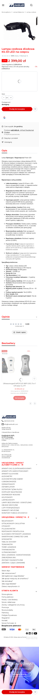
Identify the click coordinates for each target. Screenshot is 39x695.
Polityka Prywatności (9, 615)
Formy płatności (7, 597)
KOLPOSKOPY (7, 497)
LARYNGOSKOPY (8, 500)
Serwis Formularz (8, 623)
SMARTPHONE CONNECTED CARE (15, 537)
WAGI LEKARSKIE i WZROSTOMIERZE (16, 555)
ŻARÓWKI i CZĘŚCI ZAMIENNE (13, 563)
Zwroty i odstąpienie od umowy (13, 605)
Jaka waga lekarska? (9, 584)
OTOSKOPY (6, 526)
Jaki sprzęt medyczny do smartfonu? (15, 579)
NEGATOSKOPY (8, 521)
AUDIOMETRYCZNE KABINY (12, 479)
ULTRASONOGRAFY (9, 552)
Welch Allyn (6, 571)
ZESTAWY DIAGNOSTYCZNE (12, 560)
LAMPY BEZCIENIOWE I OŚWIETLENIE (17, 502)
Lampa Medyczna (18, 12)
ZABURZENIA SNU (9, 557)
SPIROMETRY (7, 539)
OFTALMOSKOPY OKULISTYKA (13, 523)
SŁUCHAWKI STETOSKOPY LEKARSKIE (16, 534)
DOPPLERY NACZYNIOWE (12, 492)
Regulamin (6, 618)
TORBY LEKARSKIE (9, 547)
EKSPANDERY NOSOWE (11, 495)
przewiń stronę (19, 674)
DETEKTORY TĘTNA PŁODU (12, 489)
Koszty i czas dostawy (10, 600)
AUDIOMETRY (7, 476)
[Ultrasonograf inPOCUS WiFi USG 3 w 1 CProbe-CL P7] (19, 365)
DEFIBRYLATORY (8, 487)
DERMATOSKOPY (8, 484)
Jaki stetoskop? (7, 581)
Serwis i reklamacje (8, 602)
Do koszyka (19, 398)
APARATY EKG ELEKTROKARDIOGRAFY (16, 468)
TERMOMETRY (7, 544)
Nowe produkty (7, 610)
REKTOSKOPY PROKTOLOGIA (13, 531)
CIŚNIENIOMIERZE (9, 482)
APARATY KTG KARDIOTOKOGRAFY (15, 471)
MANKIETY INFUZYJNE (10, 510)
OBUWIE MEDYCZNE (10, 505)
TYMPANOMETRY (8, 550)
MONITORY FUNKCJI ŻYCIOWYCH (14, 513)
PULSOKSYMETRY (8, 529)
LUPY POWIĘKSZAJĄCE (11, 508)
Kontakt (4, 620)
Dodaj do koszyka (17, 109)
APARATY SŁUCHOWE (10, 474)
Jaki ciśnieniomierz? (9, 573)
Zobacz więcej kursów (10, 586)
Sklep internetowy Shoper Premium (31, 637)
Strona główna (6, 12)
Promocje (5, 607)
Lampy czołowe (31, 12)
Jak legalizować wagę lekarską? (13, 576)
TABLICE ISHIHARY (9, 542)
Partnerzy (5, 613)
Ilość (3, 94)
